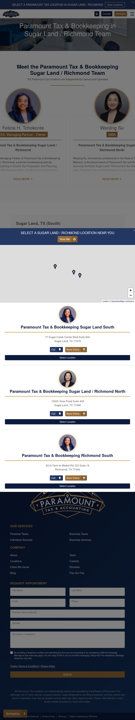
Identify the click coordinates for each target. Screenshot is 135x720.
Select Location (68, 357)
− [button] (131, 295)
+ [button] (131, 290)
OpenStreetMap (117, 301)
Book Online (73, 349)
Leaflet (105, 301)
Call (53, 349)
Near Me (65, 239)
